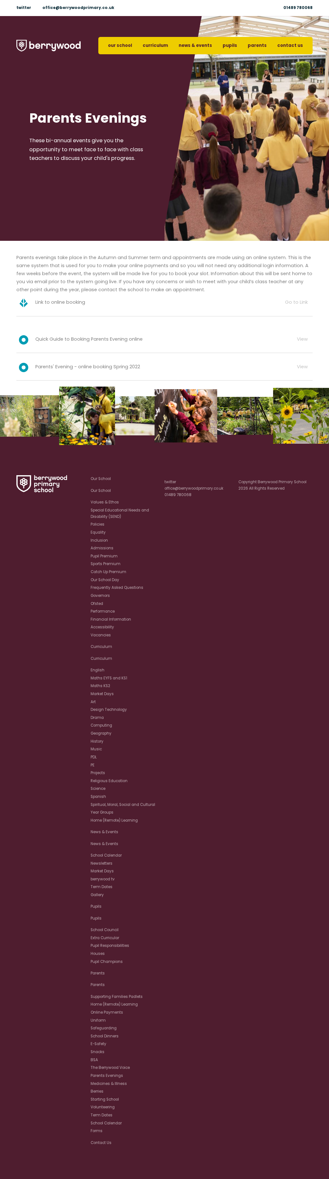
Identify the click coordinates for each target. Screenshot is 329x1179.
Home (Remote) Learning (114, 820)
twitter (23, 7)
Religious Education (109, 780)
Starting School (105, 1099)
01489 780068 (298, 7)
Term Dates (101, 886)
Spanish (98, 796)
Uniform (98, 1020)
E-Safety (98, 1043)
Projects (98, 772)
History (97, 741)
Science (98, 788)
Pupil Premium (104, 556)
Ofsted (97, 603)
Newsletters (101, 863)
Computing (101, 725)
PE (92, 765)
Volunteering (103, 1107)
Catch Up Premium (108, 571)
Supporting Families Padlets (117, 996)
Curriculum (155, 45)
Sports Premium (105, 563)
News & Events (195, 45)
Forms (96, 1130)
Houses (98, 953)
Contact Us (290, 45)
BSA (94, 1059)
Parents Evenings (107, 1075)
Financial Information (111, 619)
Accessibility (102, 627)
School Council (105, 929)
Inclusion (99, 540)
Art (93, 701)
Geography (101, 733)
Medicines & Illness (109, 1083)
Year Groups (102, 812)
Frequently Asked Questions (117, 587)
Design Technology (109, 709)
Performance (103, 611)
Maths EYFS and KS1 (109, 678)
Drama (97, 717)
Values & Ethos (105, 502)
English (97, 670)
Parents (257, 45)
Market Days (102, 693)
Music (96, 749)
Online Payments (107, 1012)
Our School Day (105, 579)
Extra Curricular (105, 937)
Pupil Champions (107, 961)
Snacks (97, 1051)
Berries (97, 1091)
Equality (98, 532)
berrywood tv (103, 879)
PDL (94, 757)
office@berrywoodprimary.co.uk (78, 7)
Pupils (230, 45)
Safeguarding (104, 1028)
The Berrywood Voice (110, 1067)
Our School (120, 45)
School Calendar (106, 855)
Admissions (102, 548)
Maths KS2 (100, 685)
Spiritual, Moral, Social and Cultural (123, 804)
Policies (97, 524)
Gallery (97, 894)
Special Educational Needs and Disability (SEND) (120, 513)
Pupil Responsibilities (110, 945)
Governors (100, 595)
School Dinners (105, 1036)
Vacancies (101, 635)
